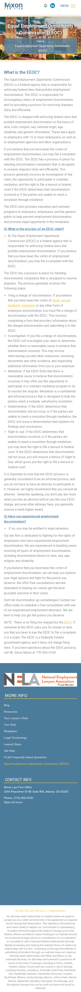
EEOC (67, 622)
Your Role (10, 724)
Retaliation (10, 731)
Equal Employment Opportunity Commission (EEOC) (36, 763)
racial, (56, 300)
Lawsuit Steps (12, 744)
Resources (10, 711)
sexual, (66, 300)
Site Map (9, 750)
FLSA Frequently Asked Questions (25, 757)
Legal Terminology (15, 737)
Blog (6, 705)
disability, (14, 305)
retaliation (28, 305)
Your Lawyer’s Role (16, 718)
